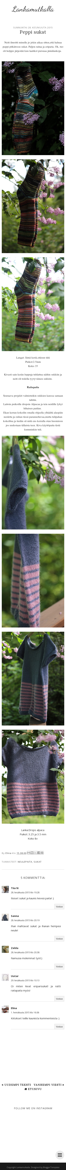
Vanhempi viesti (48, 1084)
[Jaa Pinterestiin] (42, 852)
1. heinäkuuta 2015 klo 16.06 (25, 1012)
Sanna (15, 916)
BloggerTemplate (51, 1167)
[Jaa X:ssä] (35, 852)
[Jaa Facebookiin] (38, 852)
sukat (38, 861)
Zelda (14, 948)
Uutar (15, 976)
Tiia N (14, 888)
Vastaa (59, 906)
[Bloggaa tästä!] (32, 852)
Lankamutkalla (33, 8)
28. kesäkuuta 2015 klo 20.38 (25, 952)
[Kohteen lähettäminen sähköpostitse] (28, 852)
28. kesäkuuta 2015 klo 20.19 (25, 920)
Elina (14, 1008)
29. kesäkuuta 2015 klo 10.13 (25, 980)
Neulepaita (25, 861)
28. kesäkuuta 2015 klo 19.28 (25, 892)
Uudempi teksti (17, 1084)
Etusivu (35, 1089)
